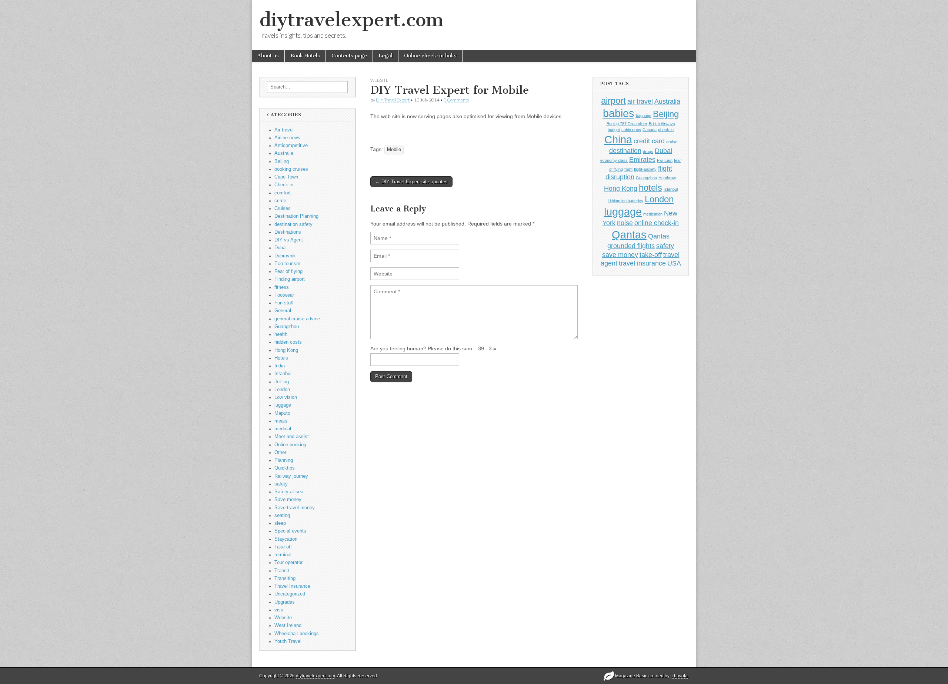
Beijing (281, 161)
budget (614, 129)
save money (620, 254)
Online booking (290, 444)
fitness (281, 287)
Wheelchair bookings (296, 633)
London (282, 389)
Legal (385, 56)
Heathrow (667, 178)
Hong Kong (286, 350)
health (280, 334)
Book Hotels (305, 56)
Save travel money (294, 507)
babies (618, 113)
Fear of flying (288, 271)
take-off (651, 254)
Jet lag (281, 381)
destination (625, 150)
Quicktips (284, 468)
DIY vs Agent (288, 240)
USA (674, 263)
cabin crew (631, 129)
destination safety (293, 224)
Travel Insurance (292, 586)
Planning (283, 460)
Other (280, 452)
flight (628, 169)
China (618, 139)
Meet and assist (291, 436)
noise (625, 223)
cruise (671, 142)
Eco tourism (287, 263)
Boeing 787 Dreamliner (627, 123)
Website (283, 617)
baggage (643, 115)
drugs (648, 151)
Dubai (280, 247)
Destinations (287, 232)
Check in (283, 184)
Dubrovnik (285, 255)
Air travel (284, 130)
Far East (664, 160)
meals (280, 421)
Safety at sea (288, 491)
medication (652, 214)
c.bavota (679, 675)
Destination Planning (296, 216)
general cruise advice (297, 318)
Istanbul (282, 373)
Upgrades (284, 602)
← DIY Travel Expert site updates (411, 181)
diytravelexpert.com (351, 20)
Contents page (349, 56)
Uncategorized (289, 594)
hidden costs (288, 342)
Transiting (285, 578)
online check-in (656, 223)
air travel (640, 101)
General (282, 310)
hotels (650, 188)
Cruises (282, 208)
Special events (290, 531)
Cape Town (286, 177)
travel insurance (642, 263)
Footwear (284, 295)
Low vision (285, 397)
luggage (282, 405)
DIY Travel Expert (393, 100)
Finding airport (289, 279)
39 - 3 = (487, 348)
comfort (282, 193)
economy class (614, 160)
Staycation (285, 539)
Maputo (282, 413)
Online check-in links (430, 56)
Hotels (281, 358)
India (279, 365)
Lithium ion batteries (625, 200)
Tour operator (288, 562)
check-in (666, 129)
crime (280, 200)
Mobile (394, 149)
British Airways (662, 123)
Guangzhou (286, 326)
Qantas (629, 234)
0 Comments (456, 100)
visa (278, 610)
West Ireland (287, 625)
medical (282, 428)
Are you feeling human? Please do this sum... (424, 348)
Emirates (642, 159)
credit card (649, 141)
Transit (281, 570)
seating (282, 515)
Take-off (283, 547)
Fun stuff (284, 303)
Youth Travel (287, 641)
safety (281, 484)
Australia (283, 153)
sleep (280, 523)
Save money (287, 499)
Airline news (287, 137)
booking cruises (291, 169)
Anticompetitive (291, 145)
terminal (282, 554)
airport (613, 101)
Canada (649, 129)
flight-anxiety (645, 169)
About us (268, 56)
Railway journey (291, 476)
